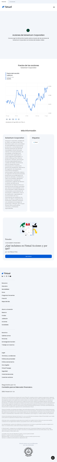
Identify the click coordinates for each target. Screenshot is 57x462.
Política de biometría (8, 362)
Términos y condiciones (9, 356)
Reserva (4, 312)
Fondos (4, 315)
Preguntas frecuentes (8, 295)
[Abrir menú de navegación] (54, 7)
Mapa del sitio (6, 301)
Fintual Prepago (6, 368)
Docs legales (5, 365)
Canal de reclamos (7, 377)
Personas (4, 339)
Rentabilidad (5, 289)
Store (3, 292)
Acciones (4, 322)
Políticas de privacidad (8, 359)
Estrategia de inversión (8, 342)
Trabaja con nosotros (8, 345)
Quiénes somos (6, 336)
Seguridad (5, 371)
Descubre (4, 286)
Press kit (4, 298)
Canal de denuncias (7, 374)
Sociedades (5, 325)
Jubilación (5, 318)
